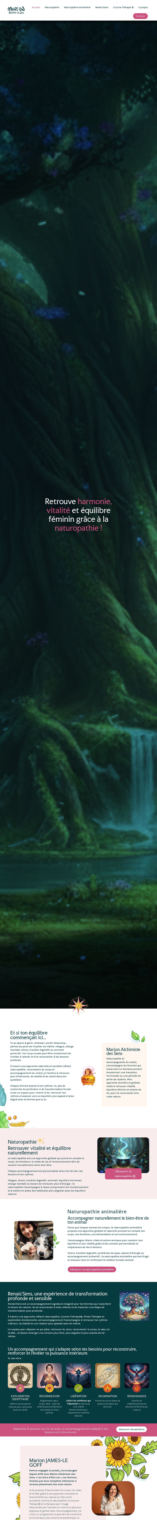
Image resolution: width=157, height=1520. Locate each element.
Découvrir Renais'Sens (131, 1429)
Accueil (36, 7)
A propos (143, 7)
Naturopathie (52, 7)
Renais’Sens (101, 7)
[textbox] (124, 1100)
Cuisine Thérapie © (123, 7)
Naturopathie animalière (77, 7)
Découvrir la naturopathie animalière (92, 1269)
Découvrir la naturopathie (123, 1174)
